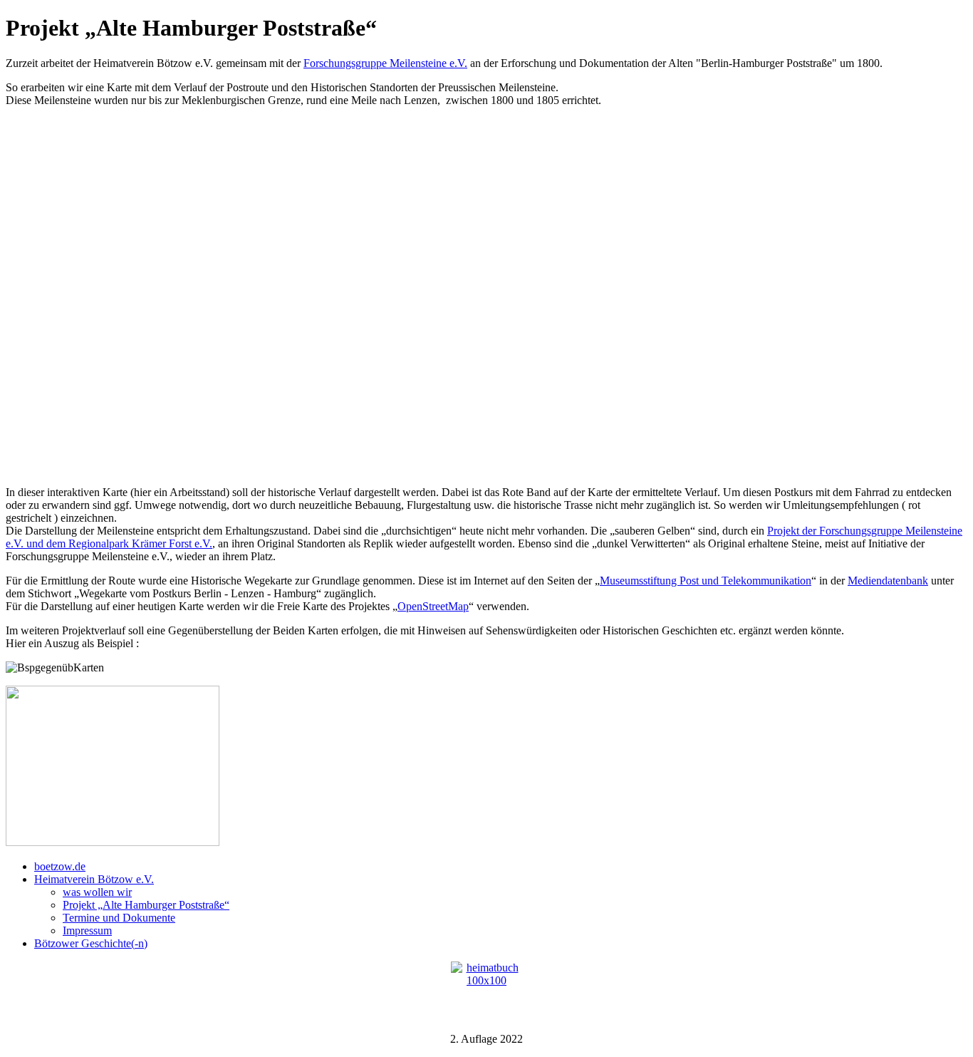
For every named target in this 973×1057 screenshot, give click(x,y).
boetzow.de (59, 866)
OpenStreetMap (433, 606)
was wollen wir (97, 892)
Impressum (87, 930)
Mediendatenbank (888, 580)
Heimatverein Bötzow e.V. (94, 879)
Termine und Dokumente (119, 918)
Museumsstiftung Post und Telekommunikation (705, 580)
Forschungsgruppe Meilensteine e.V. (385, 63)
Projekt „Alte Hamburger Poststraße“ (146, 905)
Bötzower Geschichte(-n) (90, 943)
